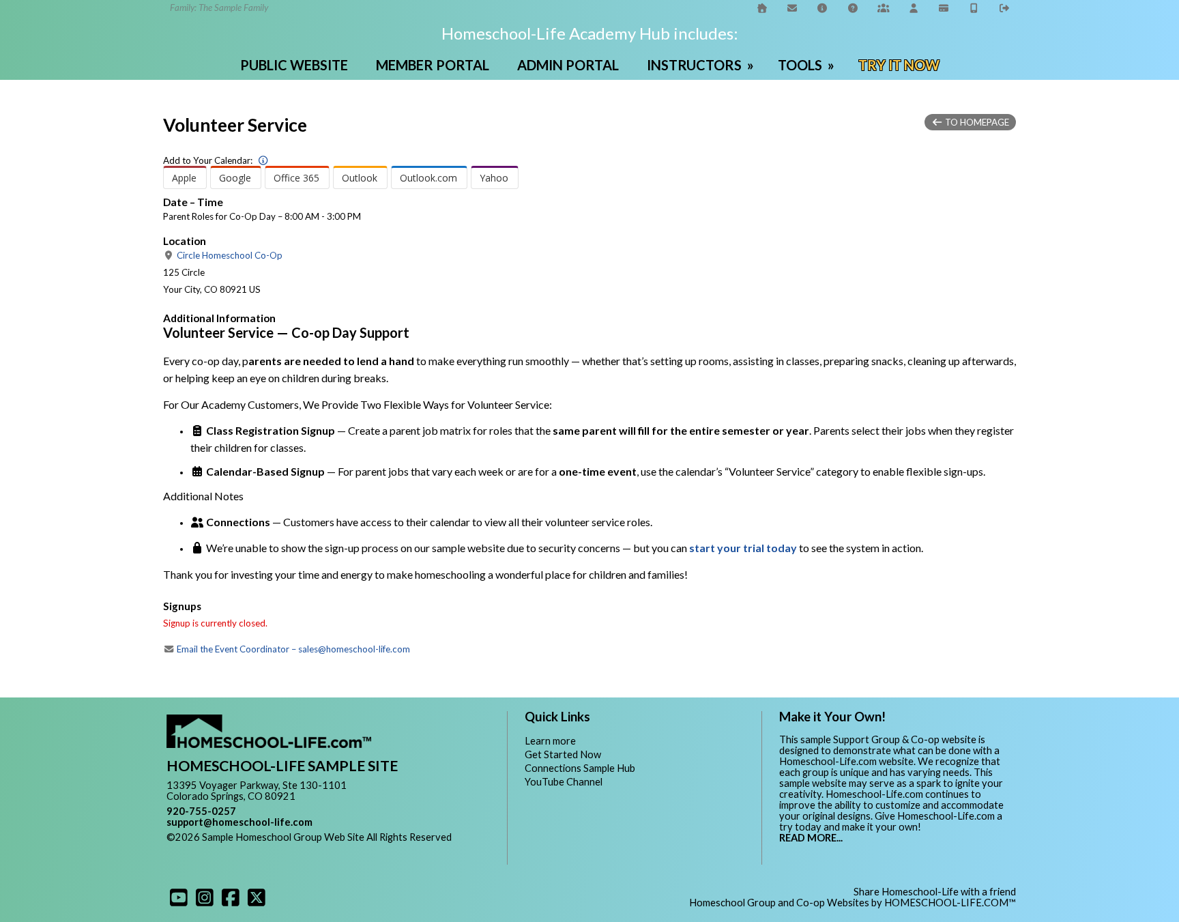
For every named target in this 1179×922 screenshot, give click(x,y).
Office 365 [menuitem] (296, 177)
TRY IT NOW (899, 65)
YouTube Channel (563, 782)
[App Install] (974, 8)
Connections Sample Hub (580, 768)
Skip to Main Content (224, 848)
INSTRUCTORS (702, 65)
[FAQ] (823, 8)
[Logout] (1005, 8)
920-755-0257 (201, 811)
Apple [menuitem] (184, 177)
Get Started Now (563, 754)
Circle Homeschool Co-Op (228, 255)
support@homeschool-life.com (239, 822)
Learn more (550, 741)
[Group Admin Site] (883, 8)
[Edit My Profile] (913, 8)
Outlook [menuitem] (359, 177)
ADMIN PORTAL (568, 65)
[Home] (762, 8)
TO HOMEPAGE (976, 122)
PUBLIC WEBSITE (294, 65)
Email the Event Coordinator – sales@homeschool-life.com (292, 649)
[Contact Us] (792, 8)
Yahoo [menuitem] (494, 177)
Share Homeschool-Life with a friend (935, 891)
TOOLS (807, 65)
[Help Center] (853, 8)
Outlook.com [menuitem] (428, 177)
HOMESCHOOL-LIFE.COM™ (950, 902)
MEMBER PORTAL (432, 65)
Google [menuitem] (235, 177)
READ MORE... (811, 838)
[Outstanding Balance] (944, 8)
